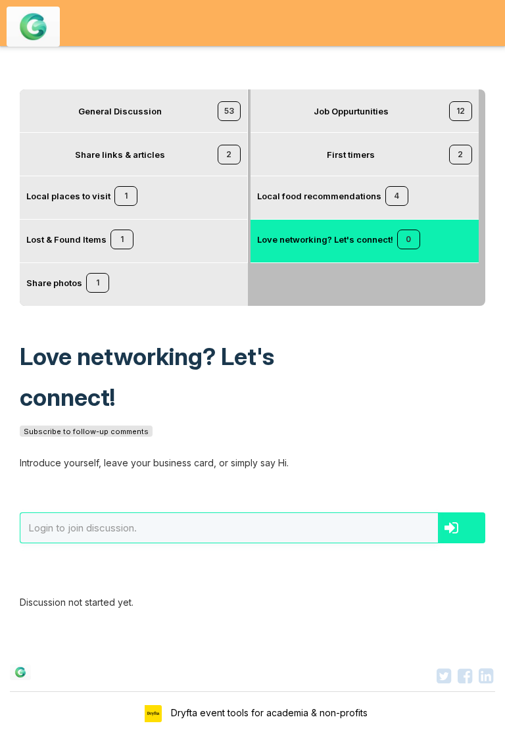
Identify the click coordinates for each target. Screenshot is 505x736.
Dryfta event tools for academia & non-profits (268, 712)
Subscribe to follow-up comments (86, 431)
